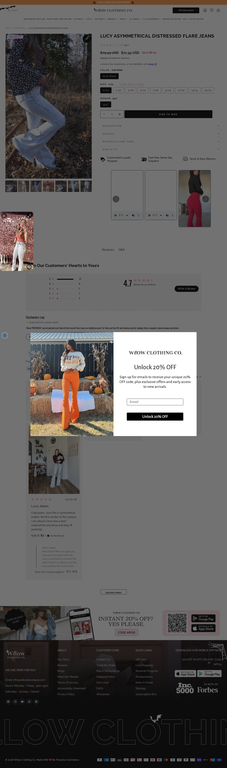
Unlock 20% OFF (155, 417)
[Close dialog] (4, 335)
